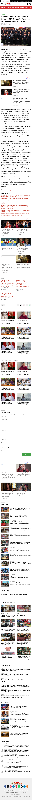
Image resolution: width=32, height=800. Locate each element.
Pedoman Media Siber (16, 794)
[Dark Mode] (27, 4)
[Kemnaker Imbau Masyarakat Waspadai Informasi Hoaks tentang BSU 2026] (8, 346)
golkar (4, 597)
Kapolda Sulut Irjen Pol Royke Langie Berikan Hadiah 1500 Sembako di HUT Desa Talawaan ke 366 (19, 522)
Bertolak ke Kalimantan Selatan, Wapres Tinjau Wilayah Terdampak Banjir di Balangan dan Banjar (15, 214)
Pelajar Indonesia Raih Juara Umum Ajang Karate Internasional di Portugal (7, 295)
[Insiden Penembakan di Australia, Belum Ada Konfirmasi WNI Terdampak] (5, 727)
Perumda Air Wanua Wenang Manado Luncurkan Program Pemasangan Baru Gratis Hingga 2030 (16, 745)
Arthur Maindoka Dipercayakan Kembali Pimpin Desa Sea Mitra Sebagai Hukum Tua (6, 658)
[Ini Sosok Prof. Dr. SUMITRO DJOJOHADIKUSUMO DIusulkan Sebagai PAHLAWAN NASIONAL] (8, 315)
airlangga (4, 594)
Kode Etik (8, 792)
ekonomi (11, 597)
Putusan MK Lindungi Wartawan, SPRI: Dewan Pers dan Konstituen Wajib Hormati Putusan (14, 199)
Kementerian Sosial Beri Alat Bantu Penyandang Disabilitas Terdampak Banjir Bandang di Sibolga (20, 720)
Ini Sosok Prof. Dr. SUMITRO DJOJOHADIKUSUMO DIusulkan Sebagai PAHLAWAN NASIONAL (15, 195)
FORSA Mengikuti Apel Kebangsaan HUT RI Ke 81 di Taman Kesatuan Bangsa (20, 529)
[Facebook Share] (18, 305)
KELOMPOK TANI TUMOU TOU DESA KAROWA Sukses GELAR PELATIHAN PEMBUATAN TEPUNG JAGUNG (18, 515)
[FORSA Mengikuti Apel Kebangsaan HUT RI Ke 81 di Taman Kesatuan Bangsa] (5, 530)
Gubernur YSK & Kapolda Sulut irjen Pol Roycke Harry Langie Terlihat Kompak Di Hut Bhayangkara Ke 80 (20, 570)
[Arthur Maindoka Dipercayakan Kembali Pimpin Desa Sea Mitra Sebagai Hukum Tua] (8, 651)
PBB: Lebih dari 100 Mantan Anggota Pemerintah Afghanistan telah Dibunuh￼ (16, 761)
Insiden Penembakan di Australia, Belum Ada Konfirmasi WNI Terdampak (19, 727)
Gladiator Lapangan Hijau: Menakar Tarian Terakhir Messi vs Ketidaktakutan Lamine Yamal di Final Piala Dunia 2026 (20, 556)
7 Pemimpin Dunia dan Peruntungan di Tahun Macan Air (17, 772)
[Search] (30, 4)
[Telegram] (24, 786)
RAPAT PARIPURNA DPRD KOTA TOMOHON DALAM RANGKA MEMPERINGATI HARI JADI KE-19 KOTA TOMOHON (16, 751)
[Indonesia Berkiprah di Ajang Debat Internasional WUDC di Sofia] (5, 707)
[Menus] (2, 4)
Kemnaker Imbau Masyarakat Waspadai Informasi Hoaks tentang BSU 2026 (15, 211)
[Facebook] (5, 786)
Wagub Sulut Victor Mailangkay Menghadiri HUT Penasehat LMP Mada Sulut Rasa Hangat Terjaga (19, 576)
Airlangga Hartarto (22, 594)
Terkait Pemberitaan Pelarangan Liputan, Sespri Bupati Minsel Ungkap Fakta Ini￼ (16, 767)
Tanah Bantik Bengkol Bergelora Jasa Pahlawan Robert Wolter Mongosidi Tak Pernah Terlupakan (19, 549)
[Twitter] (8, 786)
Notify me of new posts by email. (10, 451)
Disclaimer (23, 792)
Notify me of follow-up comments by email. (12, 448)
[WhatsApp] (19, 786)
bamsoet (12, 594)
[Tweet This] (21, 305)
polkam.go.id (9, 190)
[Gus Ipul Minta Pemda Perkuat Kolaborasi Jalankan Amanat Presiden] (8, 331)
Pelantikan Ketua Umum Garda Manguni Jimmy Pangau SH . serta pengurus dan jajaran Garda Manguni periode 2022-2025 (7, 283)
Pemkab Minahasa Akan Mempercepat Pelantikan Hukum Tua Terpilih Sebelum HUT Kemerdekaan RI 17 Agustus (19, 583)
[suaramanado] (7, 4)
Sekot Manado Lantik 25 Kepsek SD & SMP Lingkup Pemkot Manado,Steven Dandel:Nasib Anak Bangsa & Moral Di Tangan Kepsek (20, 509)
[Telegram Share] (27, 305)
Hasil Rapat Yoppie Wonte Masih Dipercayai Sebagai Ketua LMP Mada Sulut (20, 563)
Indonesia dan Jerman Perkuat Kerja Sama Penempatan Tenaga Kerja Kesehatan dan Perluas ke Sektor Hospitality (19, 734)
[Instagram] (11, 786)
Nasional (3, 14)
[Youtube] (16, 786)
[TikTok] (22, 786)
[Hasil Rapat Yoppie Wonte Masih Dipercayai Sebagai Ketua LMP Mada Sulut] (5, 563)
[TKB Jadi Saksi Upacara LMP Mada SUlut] (5, 536)
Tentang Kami (7, 790)
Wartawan (20, 790)
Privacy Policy (15, 792)
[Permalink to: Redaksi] (2, 24)
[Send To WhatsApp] (30, 305)
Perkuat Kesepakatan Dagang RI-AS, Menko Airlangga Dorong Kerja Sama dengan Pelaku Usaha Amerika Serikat (19, 713)
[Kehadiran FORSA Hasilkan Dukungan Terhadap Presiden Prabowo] (24, 637)
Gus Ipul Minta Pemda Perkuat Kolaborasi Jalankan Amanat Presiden (16, 202)
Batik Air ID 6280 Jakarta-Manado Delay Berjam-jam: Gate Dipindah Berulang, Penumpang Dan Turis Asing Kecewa (20, 543)
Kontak (26, 790)
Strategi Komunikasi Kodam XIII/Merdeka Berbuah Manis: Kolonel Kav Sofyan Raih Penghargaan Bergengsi (24, 658)
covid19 (17, 597)
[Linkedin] (13, 786)
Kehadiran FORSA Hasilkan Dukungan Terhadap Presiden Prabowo (23, 643)
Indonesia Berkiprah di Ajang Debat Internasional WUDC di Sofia (18, 706)
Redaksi (5, 23)
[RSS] (27, 786)
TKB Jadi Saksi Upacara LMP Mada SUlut (20, 535)
